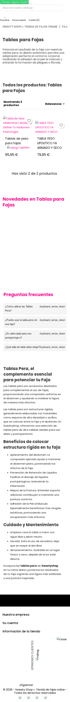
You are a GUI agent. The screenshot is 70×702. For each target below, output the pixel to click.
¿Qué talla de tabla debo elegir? (35, 347)
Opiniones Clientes (32, 655)
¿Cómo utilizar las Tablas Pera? (35, 308)
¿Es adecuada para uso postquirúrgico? (35, 335)
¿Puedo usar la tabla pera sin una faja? (35, 322)
